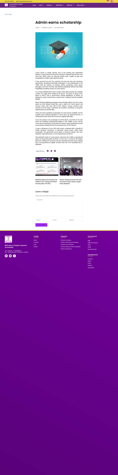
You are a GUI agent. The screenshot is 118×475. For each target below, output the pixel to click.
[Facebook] (6, 255)
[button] (48, 151)
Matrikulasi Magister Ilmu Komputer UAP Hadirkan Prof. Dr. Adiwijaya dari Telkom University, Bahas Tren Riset (46, 181)
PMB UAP (69, 5)
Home (34, 5)
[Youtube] (10, 255)
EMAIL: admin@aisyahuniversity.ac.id (24, 1)
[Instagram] (14, 255)
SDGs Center (80, 5)
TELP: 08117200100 (9, 1)
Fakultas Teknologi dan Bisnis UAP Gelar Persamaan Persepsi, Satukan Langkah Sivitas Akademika (71, 181)
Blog (10, 14)
